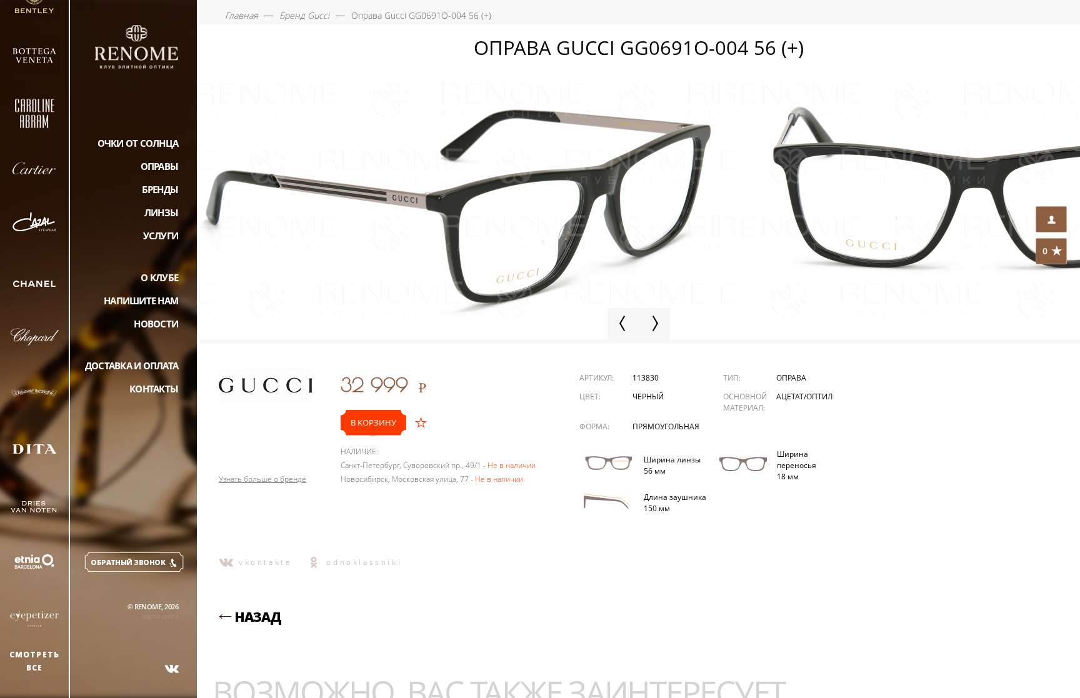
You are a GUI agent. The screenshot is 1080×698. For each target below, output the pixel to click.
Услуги (161, 235)
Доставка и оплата (131, 365)
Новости (156, 323)
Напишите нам (141, 300)
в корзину (373, 422)
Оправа (791, 377)
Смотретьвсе (34, 661)
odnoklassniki (364, 562)
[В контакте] (171, 668)
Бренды (160, 189)
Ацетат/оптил (804, 396)
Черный (648, 396)
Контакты (153, 388)
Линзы (161, 212)
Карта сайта (160, 616)
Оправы (160, 166)
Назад (257, 617)
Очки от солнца (138, 143)
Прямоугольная (665, 426)
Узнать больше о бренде (262, 479)
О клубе (159, 277)
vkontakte (265, 562)
